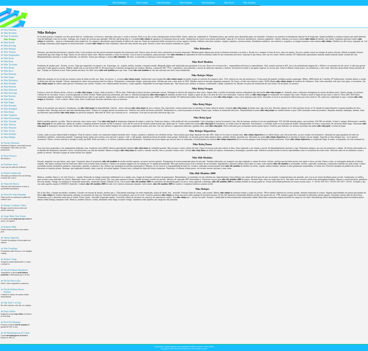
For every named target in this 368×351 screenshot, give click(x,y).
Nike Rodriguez (119, 2)
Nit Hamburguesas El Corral (16, 333)
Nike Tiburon (10, 124)
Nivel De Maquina (12, 322)
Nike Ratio (9, 99)
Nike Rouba (9, 42)
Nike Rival (229, 2)
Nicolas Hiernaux (12, 143)
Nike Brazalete (163, 2)
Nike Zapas (9, 77)
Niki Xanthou (249, 2)
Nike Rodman (186, 2)
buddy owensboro (197, 347)
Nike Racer (9, 58)
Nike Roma (9, 112)
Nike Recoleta (10, 33)
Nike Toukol (142, 2)
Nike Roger (9, 102)
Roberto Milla (10, 227)
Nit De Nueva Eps (12, 281)
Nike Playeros (10, 30)
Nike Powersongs (12, 118)
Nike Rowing (10, 45)
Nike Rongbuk (10, 109)
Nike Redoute (10, 74)
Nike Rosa (8, 61)
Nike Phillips (9, 137)
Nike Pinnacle (10, 127)
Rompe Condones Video (15, 205)
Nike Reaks (9, 67)
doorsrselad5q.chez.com (186, 349)
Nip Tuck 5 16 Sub (12, 302)
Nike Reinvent (10, 90)
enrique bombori (170, 347)
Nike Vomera (10, 52)
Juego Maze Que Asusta (15, 216)
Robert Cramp (10, 259)
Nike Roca (8, 71)
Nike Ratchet (10, 96)
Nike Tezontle (10, 121)
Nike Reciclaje (10, 93)
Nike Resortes (10, 105)
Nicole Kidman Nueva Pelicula (14, 290)
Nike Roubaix (10, 134)
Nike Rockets (10, 86)
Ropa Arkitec (10, 311)
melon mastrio (209, 347)
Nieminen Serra (11, 164)
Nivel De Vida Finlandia (15, 194)
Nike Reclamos (11, 80)
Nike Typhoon (10, 115)
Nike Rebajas (10, 49)
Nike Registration (12, 55)
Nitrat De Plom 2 (11, 184)
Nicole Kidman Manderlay (16, 270)
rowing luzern (159, 347)
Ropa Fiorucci (10, 156)
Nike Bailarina (208, 2)
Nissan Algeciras (11, 237)
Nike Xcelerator (11, 36)
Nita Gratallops (10, 248)
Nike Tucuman (10, 64)
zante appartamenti (183, 347)
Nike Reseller (10, 83)
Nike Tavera (9, 131)
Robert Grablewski (12, 173)
